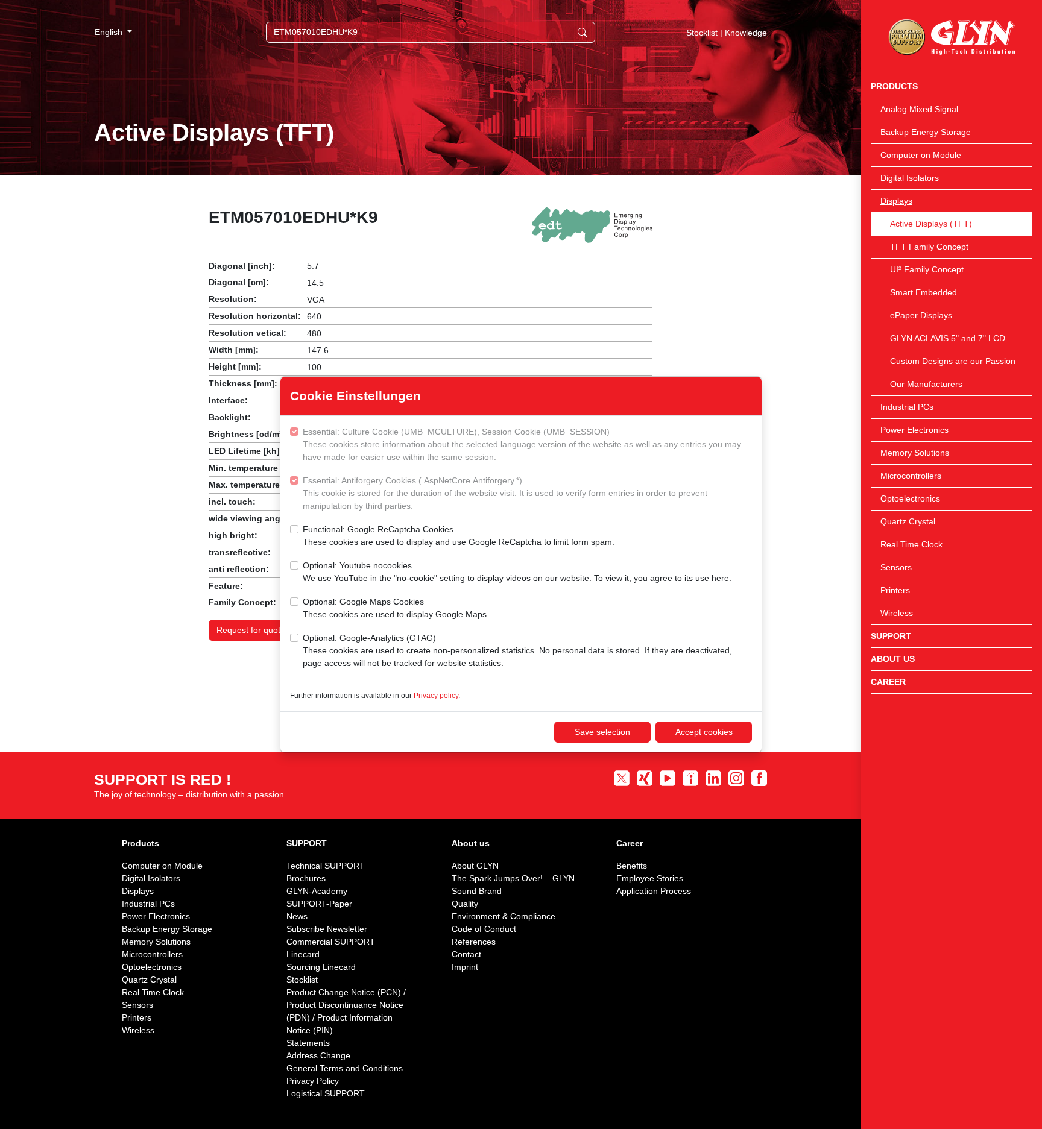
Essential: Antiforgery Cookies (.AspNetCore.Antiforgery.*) (505, 493)
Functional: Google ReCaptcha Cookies (458, 535)
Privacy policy (436, 695)
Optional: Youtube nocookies (517, 572)
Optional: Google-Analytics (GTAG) (517, 650)
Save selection (602, 732)
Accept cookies (704, 732)
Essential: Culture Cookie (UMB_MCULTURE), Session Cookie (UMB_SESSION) (522, 444)
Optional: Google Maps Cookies (395, 608)
